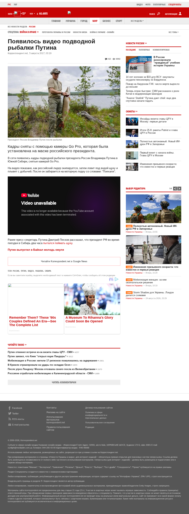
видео (31, 270)
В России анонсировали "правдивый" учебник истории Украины (167, 61)
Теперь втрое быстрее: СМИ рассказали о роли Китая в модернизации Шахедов (152, 92)
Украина (70, 21)
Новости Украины (134, 232)
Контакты (51, 407)
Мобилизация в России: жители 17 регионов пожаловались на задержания (56, 360)
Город (83, 21)
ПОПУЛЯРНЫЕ (159, 4)
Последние (131, 49)
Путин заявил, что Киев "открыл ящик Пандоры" (40, 356)
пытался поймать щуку (57, 243)
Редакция (89, 427)
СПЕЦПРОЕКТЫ (174, 4)
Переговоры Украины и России (56, 32)
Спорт (119, 21)
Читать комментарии (64, 382)
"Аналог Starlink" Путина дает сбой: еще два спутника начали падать (151, 99)
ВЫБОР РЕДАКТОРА (135, 188)
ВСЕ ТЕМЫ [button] (173, 32)
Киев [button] (10, 13)
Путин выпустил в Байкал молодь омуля (36, 249)
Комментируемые (161, 49)
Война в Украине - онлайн (102, 32)
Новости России (135, 43)
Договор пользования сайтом (99, 408)
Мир (94, 21)
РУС (9, 4)
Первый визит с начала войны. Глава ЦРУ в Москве (157, 154)
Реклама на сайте (56, 412)
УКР (15, 4)
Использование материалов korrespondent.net (56, 420)
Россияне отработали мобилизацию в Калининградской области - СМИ (53, 373)
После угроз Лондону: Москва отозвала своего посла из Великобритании (55, 369)
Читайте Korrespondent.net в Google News (64, 261)
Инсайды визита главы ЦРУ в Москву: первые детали (156, 120)
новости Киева (80, 32)
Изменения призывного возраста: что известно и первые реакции (158, 165)
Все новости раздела (17, 26)
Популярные (144, 49)
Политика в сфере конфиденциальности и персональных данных (96, 415)
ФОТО (147, 4)
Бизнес (107, 21)
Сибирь (48, 270)
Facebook (17, 408)
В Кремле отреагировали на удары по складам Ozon (42, 364)
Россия (32, 26)
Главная (56, 21)
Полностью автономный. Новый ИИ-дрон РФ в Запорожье (160, 143)
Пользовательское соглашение (100, 422)
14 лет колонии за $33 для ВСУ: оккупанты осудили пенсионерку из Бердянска (150, 78)
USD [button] (31, 13)
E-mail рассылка (20, 424)
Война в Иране (67, 32)
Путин (23, 270)
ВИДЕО (140, 4)
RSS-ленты (18, 419)
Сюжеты (130, 111)
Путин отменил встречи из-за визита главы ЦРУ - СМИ (43, 352)
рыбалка (39, 270)
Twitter (15, 413)
